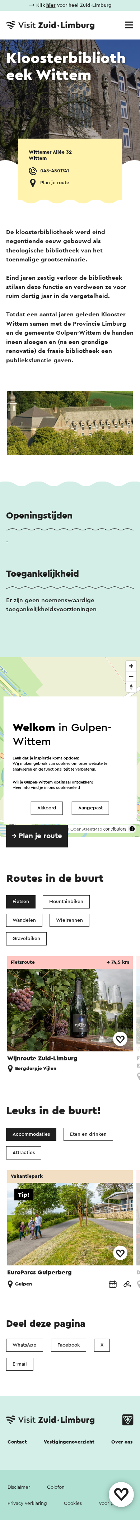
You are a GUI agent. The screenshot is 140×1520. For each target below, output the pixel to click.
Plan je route (54, 182)
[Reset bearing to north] (131, 687)
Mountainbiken (66, 901)
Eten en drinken (88, 1134)
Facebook (68, 1345)
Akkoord (46, 808)
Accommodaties (31, 1134)
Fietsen (21, 901)
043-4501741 (54, 170)
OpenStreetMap (86, 829)
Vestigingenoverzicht (69, 1442)
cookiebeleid (68, 788)
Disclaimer (19, 1487)
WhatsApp (25, 1345)
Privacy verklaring (27, 1503)
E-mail (20, 1364)
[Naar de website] (127, 1284)
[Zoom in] (131, 666)
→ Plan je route (37, 836)
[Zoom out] (131, 676)
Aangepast (90, 808)
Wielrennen (69, 920)
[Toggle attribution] (132, 828)
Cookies (73, 1503)
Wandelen (24, 920)
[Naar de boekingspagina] (112, 1284)
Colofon (56, 1487)
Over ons (121, 1442)
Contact (17, 1442)
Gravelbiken (26, 938)
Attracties (24, 1152)
